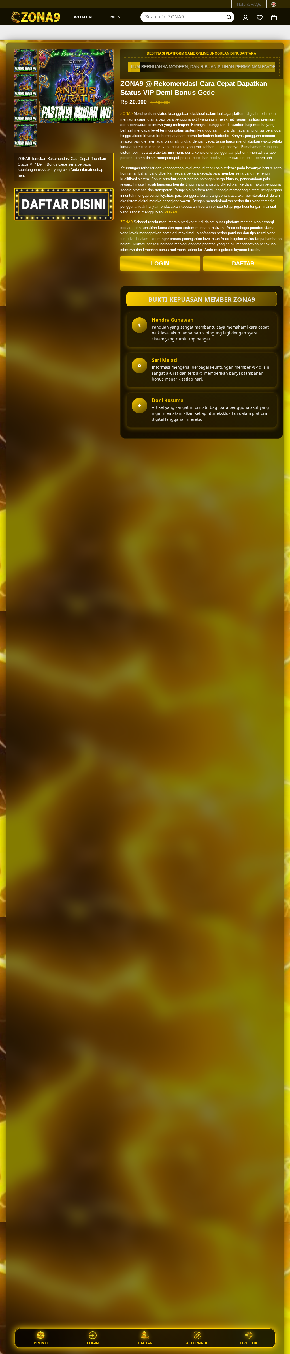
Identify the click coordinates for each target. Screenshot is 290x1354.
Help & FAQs (249, 4)
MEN (115, 17)
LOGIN (160, 263)
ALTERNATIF (197, 1343)
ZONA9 (126, 113)
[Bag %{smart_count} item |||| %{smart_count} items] (274, 16)
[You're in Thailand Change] (274, 4)
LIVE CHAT (249, 1343)
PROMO (41, 1343)
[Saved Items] (260, 16)
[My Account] (245, 16)
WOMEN (83, 17)
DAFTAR (243, 263)
